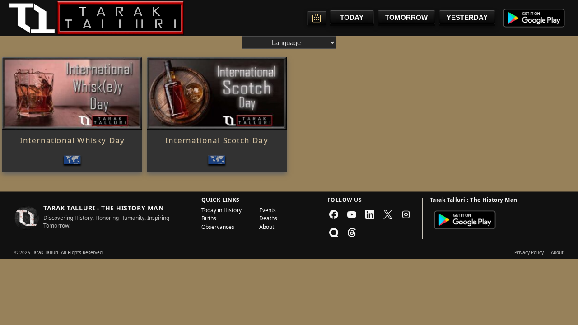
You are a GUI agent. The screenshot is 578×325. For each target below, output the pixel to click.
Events (267, 211)
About (266, 228)
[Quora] (333, 232)
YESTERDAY (467, 17)
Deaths (268, 219)
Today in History (221, 211)
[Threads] (351, 232)
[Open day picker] (316, 18)
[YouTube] (351, 214)
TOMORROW (406, 17)
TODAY (352, 17)
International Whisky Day (72, 141)
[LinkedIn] (370, 214)
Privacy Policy (529, 253)
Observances (217, 228)
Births (208, 219)
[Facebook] (333, 214)
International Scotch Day (216, 141)
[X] (388, 214)
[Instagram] (406, 214)
